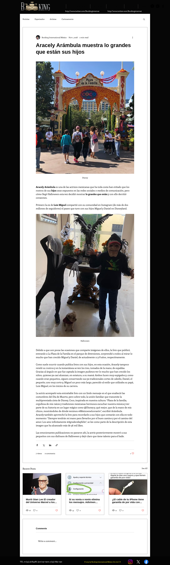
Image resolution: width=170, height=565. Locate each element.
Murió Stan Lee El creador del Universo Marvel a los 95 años (40, 501)
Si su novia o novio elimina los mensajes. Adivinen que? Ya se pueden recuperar (84, 501)
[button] (144, 19)
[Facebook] (146, 562)
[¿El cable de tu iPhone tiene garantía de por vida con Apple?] (128, 484)
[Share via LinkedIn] (50, 445)
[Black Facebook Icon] (163, 6)
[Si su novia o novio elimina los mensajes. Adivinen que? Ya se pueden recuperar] (85, 484)
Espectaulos (39, 19)
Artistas (53, 19)
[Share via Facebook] (37, 445)
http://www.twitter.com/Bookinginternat (82, 11)
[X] (152, 6)
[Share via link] (56, 445)
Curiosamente (67, 19)
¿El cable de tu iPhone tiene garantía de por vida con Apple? (128, 501)
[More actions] (132, 37)
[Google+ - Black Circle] (158, 6)
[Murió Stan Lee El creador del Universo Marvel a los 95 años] (42, 484)
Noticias (26, 19)
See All (144, 468)
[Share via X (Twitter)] (43, 445)
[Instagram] (130, 562)
